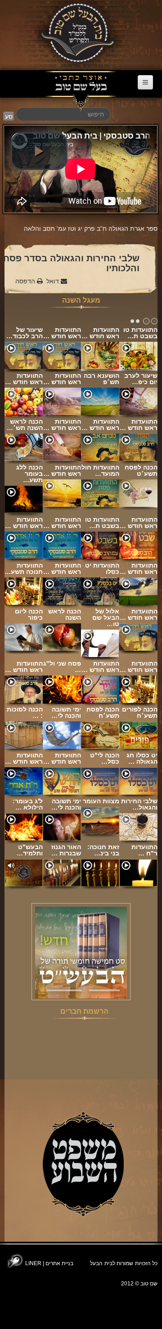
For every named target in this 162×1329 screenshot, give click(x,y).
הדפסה (26, 281)
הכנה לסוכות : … (25, 712)
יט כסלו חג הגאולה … (142, 758)
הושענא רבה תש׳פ (101, 378)
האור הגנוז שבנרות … (66, 850)
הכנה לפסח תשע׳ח (102, 712)
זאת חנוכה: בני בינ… (103, 850)
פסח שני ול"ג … (62, 666)
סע (9, 116)
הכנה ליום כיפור (29, 614)
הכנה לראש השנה (64, 614)
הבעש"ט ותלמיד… (30, 850)
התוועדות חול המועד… (100, 470)
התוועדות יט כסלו (102, 568)
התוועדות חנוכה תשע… (23, 568)
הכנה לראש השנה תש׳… (25, 424)
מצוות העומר (101, 801)
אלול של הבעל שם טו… (105, 617)
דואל (53, 281)
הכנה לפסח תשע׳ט (141, 470)
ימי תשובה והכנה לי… (66, 712)
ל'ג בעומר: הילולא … (28, 804)
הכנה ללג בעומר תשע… (29, 473)
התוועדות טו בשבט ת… (140, 333)
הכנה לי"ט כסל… (104, 758)
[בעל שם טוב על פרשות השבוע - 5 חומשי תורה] (81, 952)
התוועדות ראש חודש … (62, 333)
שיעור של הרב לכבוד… (24, 333)
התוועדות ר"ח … (144, 850)
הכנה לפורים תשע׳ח (140, 712)
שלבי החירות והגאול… (139, 804)
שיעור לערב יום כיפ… (141, 378)
